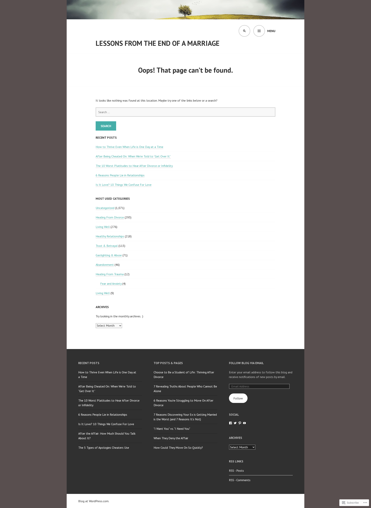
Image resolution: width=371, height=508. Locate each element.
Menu (271, 31)
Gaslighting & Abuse (109, 255)
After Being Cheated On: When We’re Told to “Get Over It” (133, 156)
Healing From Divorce (110, 217)
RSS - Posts (236, 470)
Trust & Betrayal (107, 246)
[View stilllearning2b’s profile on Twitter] (235, 423)
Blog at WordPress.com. (93, 501)
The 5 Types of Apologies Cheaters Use (103, 447)
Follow (238, 398)
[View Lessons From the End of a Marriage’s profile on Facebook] (230, 423)
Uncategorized (105, 208)
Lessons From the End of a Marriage (158, 43)
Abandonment (105, 265)
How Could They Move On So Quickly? (178, 447)
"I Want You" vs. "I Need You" (172, 429)
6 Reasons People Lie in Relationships (120, 175)
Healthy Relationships (110, 236)
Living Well (103, 227)
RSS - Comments (239, 480)
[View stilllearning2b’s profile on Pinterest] (239, 423)
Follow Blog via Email (246, 363)
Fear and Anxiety (111, 283)
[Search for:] (185, 112)
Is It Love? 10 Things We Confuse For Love (123, 185)
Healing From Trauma (110, 274)
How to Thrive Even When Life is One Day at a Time (129, 147)
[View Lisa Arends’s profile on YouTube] (244, 423)
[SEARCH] (244, 31)
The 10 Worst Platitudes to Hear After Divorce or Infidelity (134, 166)
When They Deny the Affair (171, 438)
